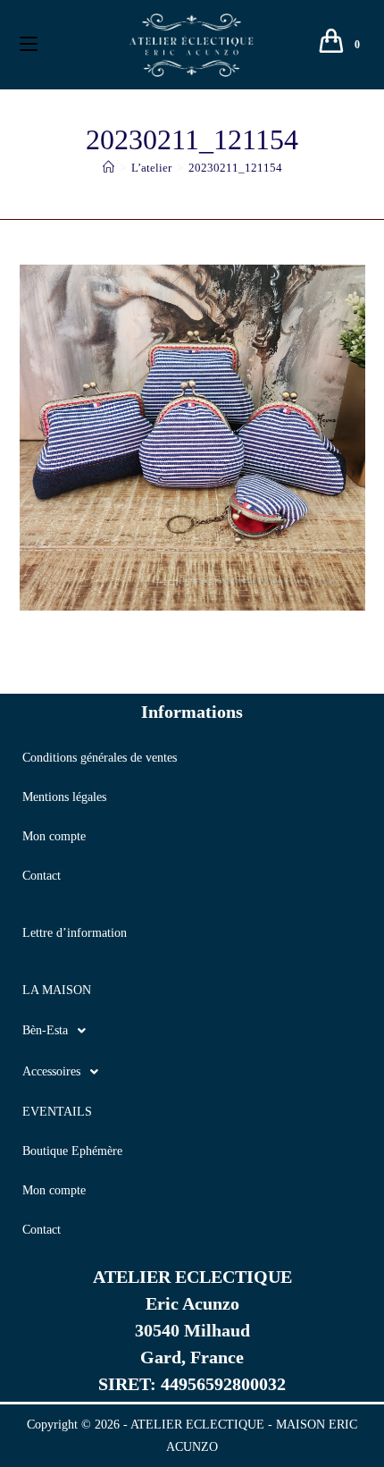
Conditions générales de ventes (99, 757)
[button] (192, 1030)
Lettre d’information (74, 933)
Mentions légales (64, 797)
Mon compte (54, 836)
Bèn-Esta (45, 1030)
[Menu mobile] (29, 44)
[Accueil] (108, 167)
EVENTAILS (57, 1111)
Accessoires (51, 1071)
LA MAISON (56, 990)
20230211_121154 (235, 167)
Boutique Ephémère (72, 1151)
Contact (41, 875)
